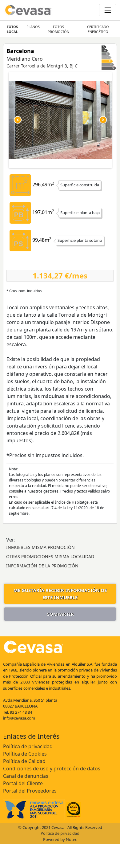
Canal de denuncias (25, 776)
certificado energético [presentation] (98, 29)
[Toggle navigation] (107, 10)
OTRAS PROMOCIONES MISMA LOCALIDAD (50, 556)
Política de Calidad (24, 761)
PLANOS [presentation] (33, 26)
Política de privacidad (28, 746)
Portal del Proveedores (30, 790)
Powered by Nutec (60, 839)
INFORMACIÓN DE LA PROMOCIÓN (42, 566)
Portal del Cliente (23, 783)
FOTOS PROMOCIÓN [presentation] (58, 29)
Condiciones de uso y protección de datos (51, 768)
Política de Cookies (25, 753)
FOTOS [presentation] (12, 29)
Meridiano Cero (24, 58)
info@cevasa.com (19, 718)
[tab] (12, 29)
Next (103, 120)
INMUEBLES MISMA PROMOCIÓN (40, 547)
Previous (18, 120)
